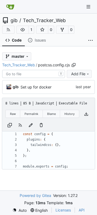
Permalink (31, 114)
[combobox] (33, 74)
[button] (22, 30)
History (69, 114)
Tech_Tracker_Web (44, 20)
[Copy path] (73, 65)
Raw (13, 114)
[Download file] (86, 114)
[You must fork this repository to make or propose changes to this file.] (30, 124)
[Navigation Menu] (89, 6)
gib (14, 20)
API (82, 210)
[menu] (19, 210)
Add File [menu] (78, 73)
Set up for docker (35, 87)
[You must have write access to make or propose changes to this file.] (41, 124)
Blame (51, 114)
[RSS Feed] (8, 30)
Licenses (63, 210)
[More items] (90, 40)
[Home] (10, 7)
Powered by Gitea (35, 195)
